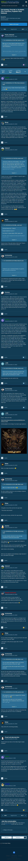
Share (7, 837)
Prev (5, 29)
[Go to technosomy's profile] (2, 256)
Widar (19, 484)
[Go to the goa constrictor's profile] (2, 593)
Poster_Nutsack (20, 83)
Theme (8, 855)
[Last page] (26, 29)
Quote (6, 64)
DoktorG (20, 40)
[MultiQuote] (2, 65)
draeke (19, 158)
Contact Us (14, 855)
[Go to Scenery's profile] (2, 293)
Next (23, 29)
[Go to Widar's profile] (2, 220)
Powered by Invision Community (14, 858)
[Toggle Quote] (3, 40)
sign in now (8, 824)
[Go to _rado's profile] (2, 363)
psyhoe (4, 16)
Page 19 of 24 (14, 29)
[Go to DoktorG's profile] (2, 149)
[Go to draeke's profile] (2, 78)
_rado (18, 225)
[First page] (2, 29)
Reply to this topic (14, 24)
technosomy (20, 531)
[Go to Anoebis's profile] (2, 784)
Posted (11, 36)
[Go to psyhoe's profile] (2, 526)
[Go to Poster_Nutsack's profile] (2, 35)
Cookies (20, 855)
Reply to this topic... (8, 830)
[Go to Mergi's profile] (2, 123)
